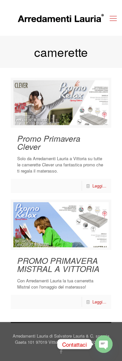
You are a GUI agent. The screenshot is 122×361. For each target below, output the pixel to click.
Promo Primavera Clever (48, 142)
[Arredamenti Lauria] (61, 17)
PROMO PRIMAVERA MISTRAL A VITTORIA (58, 264)
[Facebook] (61, 351)
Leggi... (99, 186)
